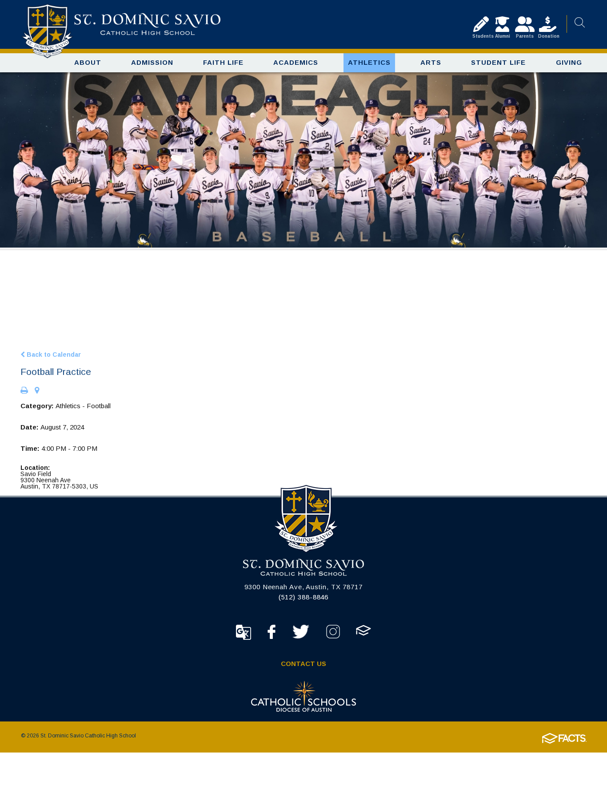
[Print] (24, 390)
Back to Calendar (53, 354)
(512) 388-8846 (304, 597)
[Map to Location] (37, 390)
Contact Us (303, 663)
